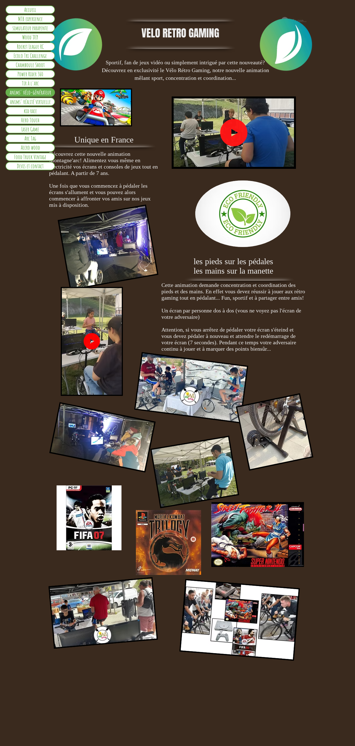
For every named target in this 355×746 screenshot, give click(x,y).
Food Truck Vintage (30, 157)
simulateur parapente (30, 28)
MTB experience (30, 18)
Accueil (30, 9)
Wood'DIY (30, 37)
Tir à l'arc (30, 83)
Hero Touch (30, 120)
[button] (287, 161)
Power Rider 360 (30, 74)
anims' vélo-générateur (30, 92)
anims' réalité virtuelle (30, 101)
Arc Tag (30, 138)
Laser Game (30, 129)
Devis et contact (30, 166)
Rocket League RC (30, 46)
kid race (30, 110)
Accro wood (30, 147)
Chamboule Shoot (30, 64)
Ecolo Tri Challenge (30, 55)
